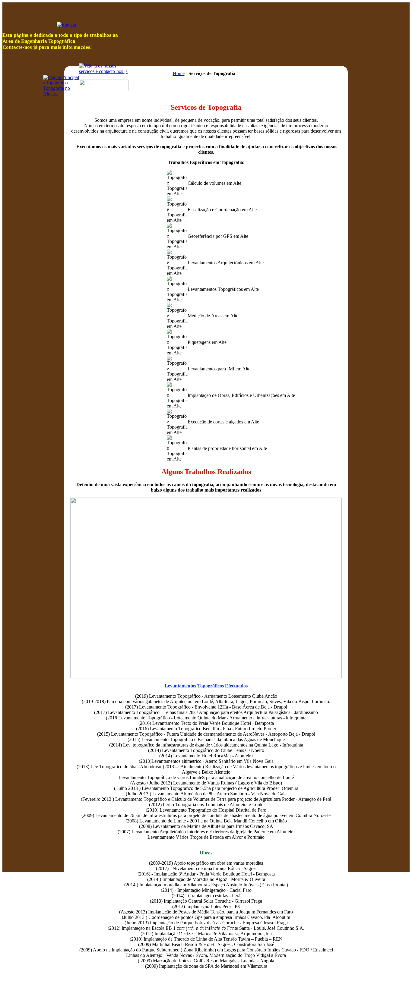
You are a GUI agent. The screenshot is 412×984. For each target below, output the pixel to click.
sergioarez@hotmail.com (215, 941)
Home (179, 73)
